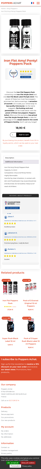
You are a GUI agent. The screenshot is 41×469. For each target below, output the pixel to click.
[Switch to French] (32, 3)
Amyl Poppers (12, 8)
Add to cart (24, 135)
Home (3, 8)
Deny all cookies (28, 463)
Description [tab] (9, 158)
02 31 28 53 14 (14, 400)
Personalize (15, 466)
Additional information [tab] (14, 162)
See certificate (12, 208)
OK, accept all (12, 463)
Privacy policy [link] (27, 466)
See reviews (25, 77)
